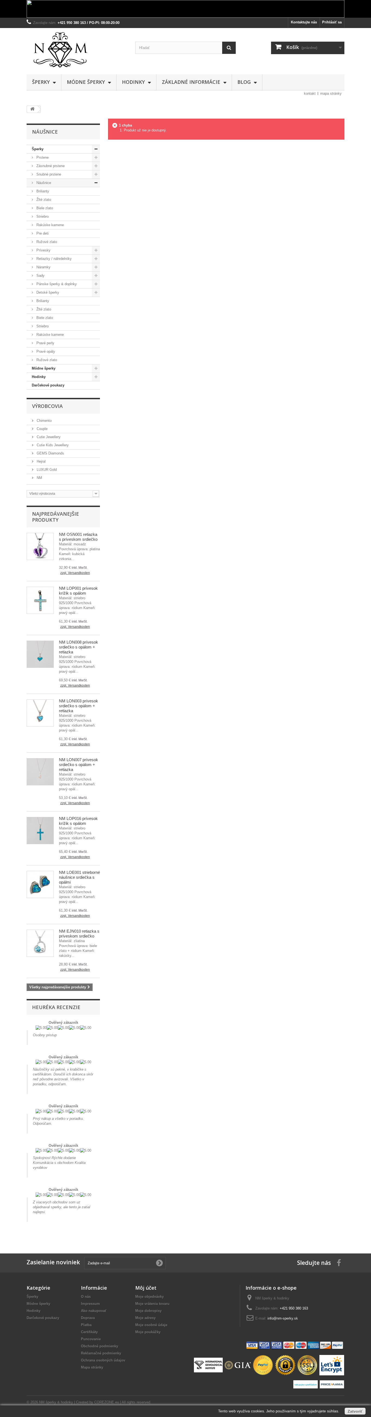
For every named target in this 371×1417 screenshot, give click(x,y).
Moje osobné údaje (151, 1325)
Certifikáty (89, 1332)
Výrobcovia (47, 406)
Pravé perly (44, 343)
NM (39, 478)
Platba (86, 1325)
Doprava (88, 1318)
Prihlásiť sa (332, 22)
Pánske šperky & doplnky (56, 284)
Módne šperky (86, 82)
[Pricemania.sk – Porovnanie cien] (331, 1384)
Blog (244, 82)
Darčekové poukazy (48, 385)
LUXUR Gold (46, 470)
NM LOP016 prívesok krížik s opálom (78, 821)
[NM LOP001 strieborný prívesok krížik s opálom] (40, 600)
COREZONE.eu (106, 1402)
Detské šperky (47, 292)
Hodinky (133, 82)
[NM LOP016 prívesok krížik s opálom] (40, 830)
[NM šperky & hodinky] (77, 49)
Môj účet (145, 1287)
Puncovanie (91, 1339)
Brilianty (42, 191)
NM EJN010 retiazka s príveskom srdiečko (79, 933)
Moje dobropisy (148, 1311)
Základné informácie (191, 82)
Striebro (42, 216)
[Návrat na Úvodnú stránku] (32, 109)
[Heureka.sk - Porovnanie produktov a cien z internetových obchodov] (306, 1384)
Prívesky (43, 250)
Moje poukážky (148, 1332)
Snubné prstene (48, 174)
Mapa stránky (92, 1367)
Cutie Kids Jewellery (52, 445)
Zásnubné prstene (50, 166)
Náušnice (43, 183)
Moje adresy (145, 1318)
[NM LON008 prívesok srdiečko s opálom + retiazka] (40, 654)
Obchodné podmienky (99, 1346)
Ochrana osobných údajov (103, 1360)
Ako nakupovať (93, 1311)
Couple (42, 429)
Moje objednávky (149, 1297)
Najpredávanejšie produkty (55, 517)
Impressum (90, 1304)
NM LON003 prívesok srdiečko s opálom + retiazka (78, 706)
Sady (40, 275)
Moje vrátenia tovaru (152, 1304)
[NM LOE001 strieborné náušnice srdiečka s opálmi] (40, 884)
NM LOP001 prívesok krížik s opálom (78, 590)
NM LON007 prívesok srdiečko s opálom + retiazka (78, 764)
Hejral (41, 461)
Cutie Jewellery (48, 437)
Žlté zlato (43, 200)
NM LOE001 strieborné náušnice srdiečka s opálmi (79, 877)
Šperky (41, 82)
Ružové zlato (46, 242)
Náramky (43, 267)
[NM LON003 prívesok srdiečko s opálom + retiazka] (40, 713)
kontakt (310, 93)
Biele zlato (44, 208)
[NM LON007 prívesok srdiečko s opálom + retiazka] (40, 771)
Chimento (44, 421)
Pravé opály (45, 351)
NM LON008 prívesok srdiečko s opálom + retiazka (78, 647)
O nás (86, 1297)
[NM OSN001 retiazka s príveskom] (40, 546)
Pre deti (42, 233)
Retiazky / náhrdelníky (53, 259)
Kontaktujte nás (304, 22)
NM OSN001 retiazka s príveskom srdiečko (78, 537)
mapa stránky (331, 93)
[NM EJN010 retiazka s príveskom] (40, 943)
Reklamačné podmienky (101, 1353)
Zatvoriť (355, 1411)
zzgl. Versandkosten (75, 573)
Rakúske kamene (49, 225)
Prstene (42, 157)
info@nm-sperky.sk (283, 1318)
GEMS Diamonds (50, 453)
